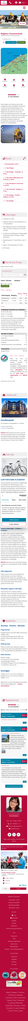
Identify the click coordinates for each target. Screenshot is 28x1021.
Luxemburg (12, 1003)
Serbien (23, 1005)
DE (23, 2)
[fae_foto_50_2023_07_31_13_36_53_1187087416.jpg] (3, 751)
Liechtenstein (20, 1000)
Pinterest (14, 962)
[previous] (4, 402)
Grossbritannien (18, 995)
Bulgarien (14, 992)
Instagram (14, 959)
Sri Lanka (15, 1008)
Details (18, 888)
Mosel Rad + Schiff (14, 908)
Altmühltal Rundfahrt (14, 905)
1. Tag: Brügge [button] (9, 168)
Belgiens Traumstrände (8, 716)
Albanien (8, 992)
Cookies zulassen (14, 519)
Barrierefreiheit (14, 946)
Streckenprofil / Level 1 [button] (12, 164)
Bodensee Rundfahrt (14, 902)
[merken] (3, 42)
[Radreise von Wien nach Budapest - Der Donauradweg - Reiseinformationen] (14, 860)
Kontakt (14, 920)
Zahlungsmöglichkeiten (14, 941)
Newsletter (14, 926)
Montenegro (9, 1005)
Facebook (14, 956)
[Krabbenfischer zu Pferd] (13, 134)
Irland (15, 997)
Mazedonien (19, 1003)
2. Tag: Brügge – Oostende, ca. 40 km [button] (13, 172)
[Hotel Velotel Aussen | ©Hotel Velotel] (14, 407)
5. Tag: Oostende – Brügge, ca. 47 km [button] (13, 190)
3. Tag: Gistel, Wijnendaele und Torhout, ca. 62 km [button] (13, 178)
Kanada (9, 1000)
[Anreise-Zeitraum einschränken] (25, 275)
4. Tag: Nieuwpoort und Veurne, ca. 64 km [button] (13, 184)
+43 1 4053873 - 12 (14, 824)
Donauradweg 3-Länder (9, 872)
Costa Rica (21, 992)
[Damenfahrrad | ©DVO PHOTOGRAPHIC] (14, 467)
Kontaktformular (14, 828)
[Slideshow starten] (9, 834)
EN (25, 2)
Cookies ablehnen (14, 524)
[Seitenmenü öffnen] (24, 7)
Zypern (21, 1011)
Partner (14, 923)
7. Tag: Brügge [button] (9, 201)
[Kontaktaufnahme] (20, 3)
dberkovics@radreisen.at (15, 826)
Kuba (14, 1000)
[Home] (4, 2)
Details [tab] (14, 500)
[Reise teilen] (18, 834)
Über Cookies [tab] (22, 500)
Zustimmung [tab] (5, 500)
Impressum (14, 936)
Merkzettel (15, 918)
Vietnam (15, 1011)
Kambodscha (21, 997)
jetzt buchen (21, 42)
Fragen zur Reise (11, 42)
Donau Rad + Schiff (14, 900)
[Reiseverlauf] (24, 158)
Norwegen (17, 1005)
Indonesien (9, 997)
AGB (14, 938)
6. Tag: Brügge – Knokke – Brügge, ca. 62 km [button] (12, 196)
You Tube (14, 964)
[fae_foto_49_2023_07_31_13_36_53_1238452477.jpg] (6, 738)
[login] (16, 3)
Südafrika (22, 1008)
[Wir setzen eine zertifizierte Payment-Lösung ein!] (22, 975)
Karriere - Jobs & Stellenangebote (14, 949)
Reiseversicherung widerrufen (14, 928)
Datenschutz (14, 944)
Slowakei (9, 1008)
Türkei (10, 1011)
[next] (24, 128)
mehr (25, 722)
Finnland (11, 995)
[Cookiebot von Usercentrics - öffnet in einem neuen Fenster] (19, 496)
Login (14, 915)
